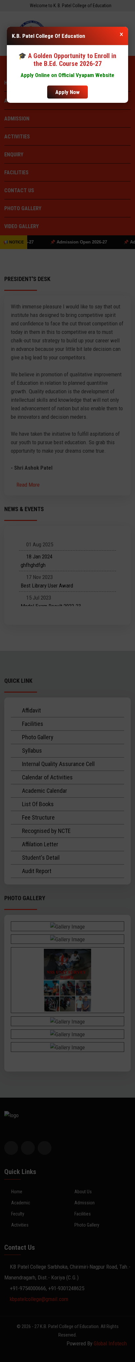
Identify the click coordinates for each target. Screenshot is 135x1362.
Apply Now (67, 92)
